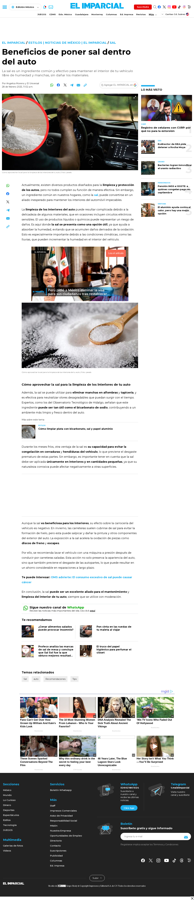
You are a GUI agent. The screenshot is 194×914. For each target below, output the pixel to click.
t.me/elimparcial (180, 788)
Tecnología (10, 825)
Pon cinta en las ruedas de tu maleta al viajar (114, 628)
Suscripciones (58, 850)
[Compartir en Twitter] (65, 85)
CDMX (52, 14)
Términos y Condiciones (165, 844)
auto (36, 679)
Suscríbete (143, 7)
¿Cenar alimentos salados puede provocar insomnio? (55, 628)
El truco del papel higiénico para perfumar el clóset (114, 649)
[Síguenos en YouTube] (174, 6)
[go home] (13, 883)
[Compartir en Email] (78, 85)
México (7, 790)
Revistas (141, 14)
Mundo (7, 795)
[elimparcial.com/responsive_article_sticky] (192, 898)
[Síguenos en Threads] (184, 6)
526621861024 (129, 788)
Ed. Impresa (126, 14)
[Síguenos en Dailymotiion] (189, 860)
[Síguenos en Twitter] (164, 6)
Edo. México (65, 14)
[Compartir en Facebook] (58, 85)
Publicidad (56, 855)
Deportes (8, 810)
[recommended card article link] (28, 431)
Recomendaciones (55, 679)
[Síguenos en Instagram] (169, 6)
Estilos (7, 820)
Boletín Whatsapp (61, 790)
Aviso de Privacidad (61, 815)
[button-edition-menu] (162, 14)
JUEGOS (41, 14)
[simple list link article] (166, 109)
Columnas (111, 14)
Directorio (56, 840)
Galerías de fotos (13, 845)
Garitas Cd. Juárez (175, 14)
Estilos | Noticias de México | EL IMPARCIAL (67, 43)
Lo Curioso (9, 800)
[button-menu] (4, 7)
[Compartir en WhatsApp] (52, 85)
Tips (74, 679)
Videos (7, 850)
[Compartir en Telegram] (72, 85)
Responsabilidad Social (63, 820)
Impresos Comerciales (63, 810)
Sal (113, 43)
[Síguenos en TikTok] (179, 6)
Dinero (7, 805)
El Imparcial (13, 43)
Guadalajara (81, 14)
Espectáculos (11, 815)
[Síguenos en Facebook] (159, 6)
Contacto (55, 845)
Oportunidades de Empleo (66, 835)
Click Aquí (129, 808)
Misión (53, 825)
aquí (92, 610)
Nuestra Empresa (60, 830)
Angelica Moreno (15, 83)
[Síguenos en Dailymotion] (189, 6)
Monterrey (97, 14)
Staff (52, 805)
